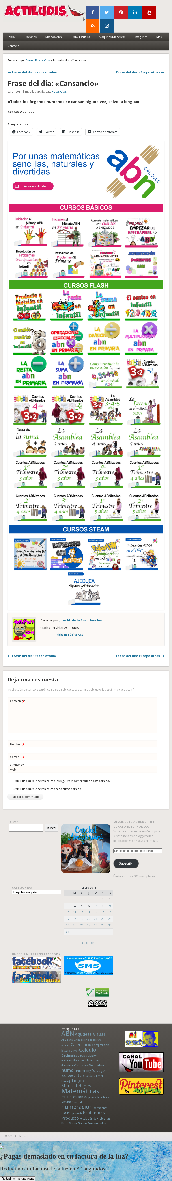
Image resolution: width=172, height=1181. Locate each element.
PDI (69, 1113)
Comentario (17, 702)
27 (88, 925)
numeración (77, 1106)
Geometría (96, 1065)
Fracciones (94, 1060)
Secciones (30, 37)
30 (109, 925)
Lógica (78, 1080)
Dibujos (82, 1055)
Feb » (93, 942)
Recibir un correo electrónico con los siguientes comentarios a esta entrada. (61, 781)
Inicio (11, 37)
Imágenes (140, 37)
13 (88, 912)
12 (81, 912)
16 (109, 912)
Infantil (81, 1070)
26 (81, 925)
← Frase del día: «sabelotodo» (32, 72)
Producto (70, 1118)
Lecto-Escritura (80, 37)
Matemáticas (80, 1091)
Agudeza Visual (90, 1034)
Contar (74, 1050)
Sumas (83, 1123)
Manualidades (76, 1086)
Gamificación (69, 1065)
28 (95, 925)
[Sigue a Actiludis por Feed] (92, 26)
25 (74, 925)
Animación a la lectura (88, 1039)
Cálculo (87, 1050)
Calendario (81, 1044)
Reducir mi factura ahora (18, 1178)
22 (102, 918)
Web (13, 769)
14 (95, 912)
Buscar (13, 822)
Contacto (13, 46)
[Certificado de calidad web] (97, 997)
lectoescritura (73, 1075)
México (66, 1102)
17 (67, 918)
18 (74, 918)
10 (67, 912)
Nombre (17, 745)
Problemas (94, 1112)
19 (81, 918)
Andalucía (67, 1039)
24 (67, 925)
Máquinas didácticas (96, 1097)
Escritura (80, 1060)
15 (102, 912)
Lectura (90, 1075)
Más (159, 37)
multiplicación (72, 1097)
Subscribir (126, 863)
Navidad (77, 1102)
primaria (77, 1113)
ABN (67, 1033)
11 (74, 912)
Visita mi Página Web (70, 634)
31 (67, 931)
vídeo (102, 1123)
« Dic (84, 942)
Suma (73, 1123)
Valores (93, 1123)
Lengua (100, 1075)
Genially (83, 1065)
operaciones (100, 1108)
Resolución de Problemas (95, 1118)
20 (88, 918)
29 (102, 925)
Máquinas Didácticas (112, 37)
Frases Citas (42, 60)
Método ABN (53, 37)
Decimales (69, 1055)
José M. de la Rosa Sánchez (81, 620)
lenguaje (66, 1081)
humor (68, 1070)
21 (95, 918)
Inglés (90, 1070)
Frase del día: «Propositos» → (140, 72)
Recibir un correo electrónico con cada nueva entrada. (47, 789)
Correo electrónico (17, 761)
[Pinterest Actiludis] (141, 1086)
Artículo (65, 1045)
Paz (64, 1113)
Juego (100, 1070)
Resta (64, 1123)
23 (109, 918)
